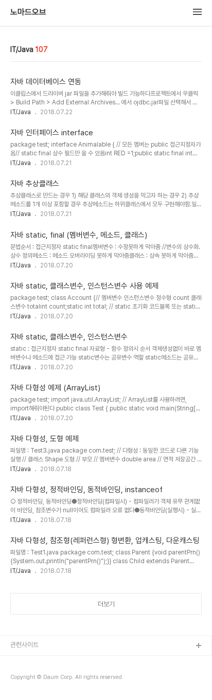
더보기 (106, 604)
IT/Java (20, 112)
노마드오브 (28, 12)
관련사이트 (24, 645)
